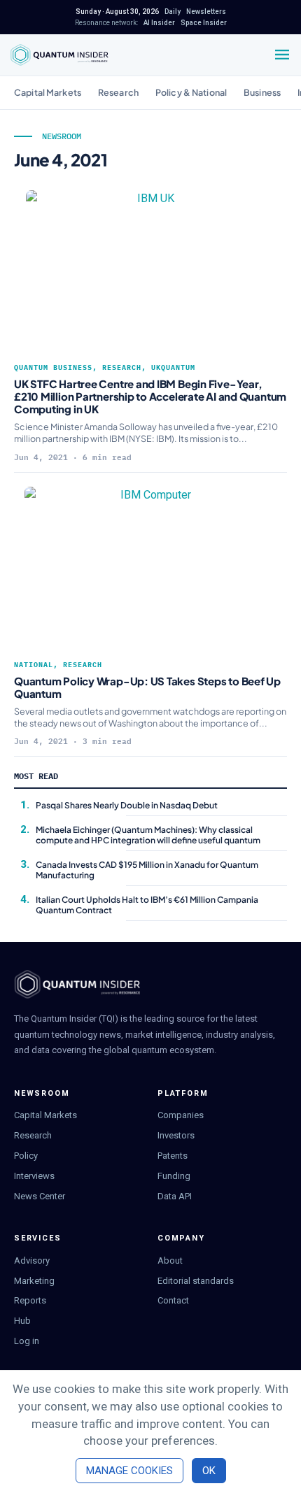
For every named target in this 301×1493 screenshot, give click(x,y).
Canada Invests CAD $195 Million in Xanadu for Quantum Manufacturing (147, 869)
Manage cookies (129, 1470)
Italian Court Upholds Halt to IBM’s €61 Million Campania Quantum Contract (147, 904)
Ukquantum (173, 367)
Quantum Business (53, 367)
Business (262, 92)
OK (209, 1470)
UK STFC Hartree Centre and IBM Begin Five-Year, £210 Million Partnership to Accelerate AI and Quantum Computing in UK (150, 396)
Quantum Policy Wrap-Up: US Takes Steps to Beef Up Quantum (147, 687)
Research (118, 92)
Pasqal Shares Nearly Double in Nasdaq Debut (127, 805)
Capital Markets (47, 92)
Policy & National (191, 92)
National (33, 664)
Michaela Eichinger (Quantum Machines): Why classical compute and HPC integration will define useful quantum (148, 834)
